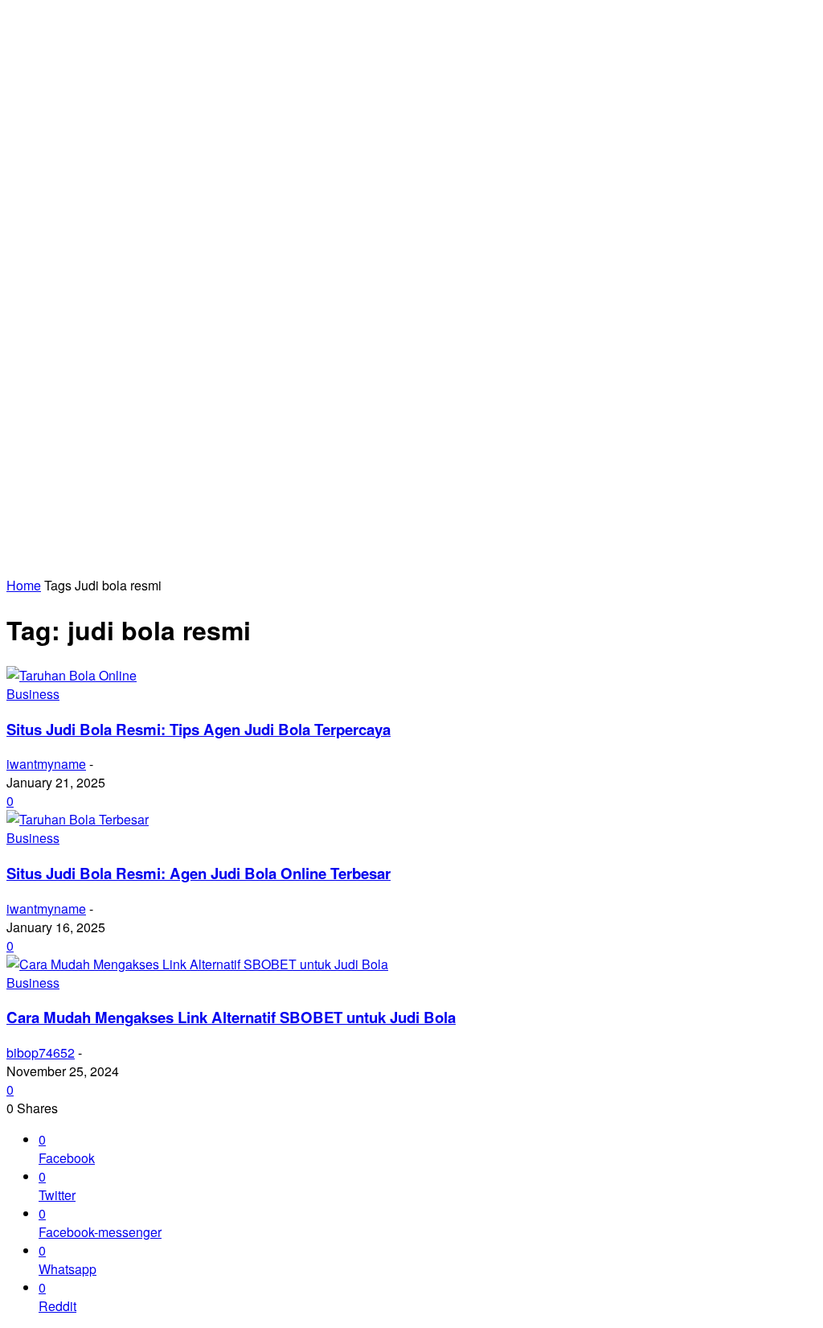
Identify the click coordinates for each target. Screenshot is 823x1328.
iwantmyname (46, 763)
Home (23, 585)
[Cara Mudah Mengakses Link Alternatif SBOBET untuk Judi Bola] (197, 964)
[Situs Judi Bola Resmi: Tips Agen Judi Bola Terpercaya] (71, 675)
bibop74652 (40, 1052)
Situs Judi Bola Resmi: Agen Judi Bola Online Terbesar (198, 873)
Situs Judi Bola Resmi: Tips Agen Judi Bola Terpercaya (198, 729)
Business (32, 694)
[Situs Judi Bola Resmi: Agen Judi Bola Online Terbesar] (77, 819)
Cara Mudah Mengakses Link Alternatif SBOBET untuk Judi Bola (231, 1017)
